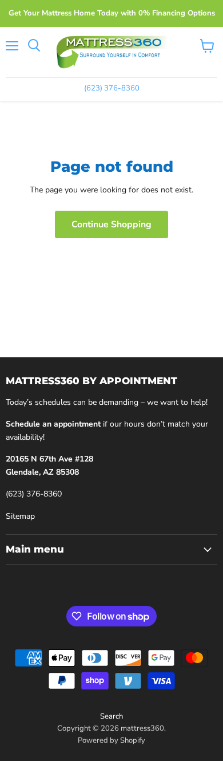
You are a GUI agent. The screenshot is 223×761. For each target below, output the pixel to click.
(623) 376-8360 (34, 493)
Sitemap (20, 516)
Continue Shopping (111, 224)
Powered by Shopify (111, 740)
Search (111, 716)
